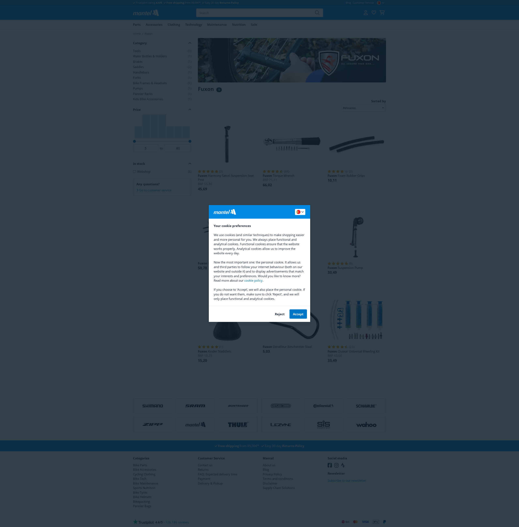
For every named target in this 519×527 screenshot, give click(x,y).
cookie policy (253, 280)
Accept (298, 314)
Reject (280, 314)
